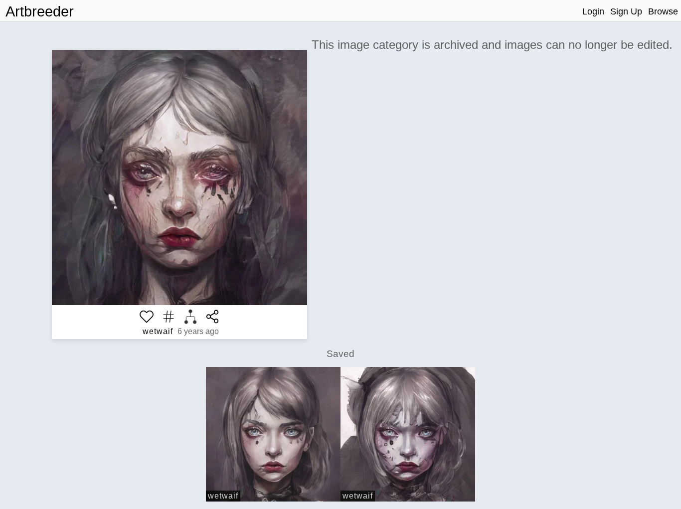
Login (593, 11)
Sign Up (626, 11)
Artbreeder (39, 11)
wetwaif (158, 331)
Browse (663, 11)
